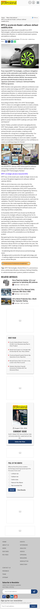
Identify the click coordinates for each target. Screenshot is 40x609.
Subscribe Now (20, 441)
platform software (29, 272)
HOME (4, 542)
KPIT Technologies (11, 268)
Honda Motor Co (23, 268)
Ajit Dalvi (17, 284)
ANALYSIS (23, 548)
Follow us (36, 17)
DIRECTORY (23, 564)
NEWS (4, 548)
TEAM (4, 574)
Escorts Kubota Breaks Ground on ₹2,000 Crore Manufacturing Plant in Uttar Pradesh (20, 344)
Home (3, 17)
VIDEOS (22, 551)
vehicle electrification (12, 270)
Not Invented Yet (16, 485)
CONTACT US (6, 568)
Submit (12, 490)
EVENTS (22, 542)
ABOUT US (5, 545)
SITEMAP (5, 577)
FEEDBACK (5, 571)
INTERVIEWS (24, 545)
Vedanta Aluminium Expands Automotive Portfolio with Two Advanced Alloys (18, 368)
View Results (21, 490)
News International (12, 17)
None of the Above (17, 482)
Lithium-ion (15, 473)
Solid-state (14, 479)
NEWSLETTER (24, 561)
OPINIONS (23, 555)
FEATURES (5, 551)
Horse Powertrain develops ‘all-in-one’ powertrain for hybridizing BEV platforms (25, 281)
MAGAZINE (23, 558)
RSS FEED (5, 555)
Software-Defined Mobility (28, 270)
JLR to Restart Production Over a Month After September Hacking (24, 300)
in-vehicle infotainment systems (11, 272)
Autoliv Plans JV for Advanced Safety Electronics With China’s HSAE (23, 291)
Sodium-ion (14, 476)
